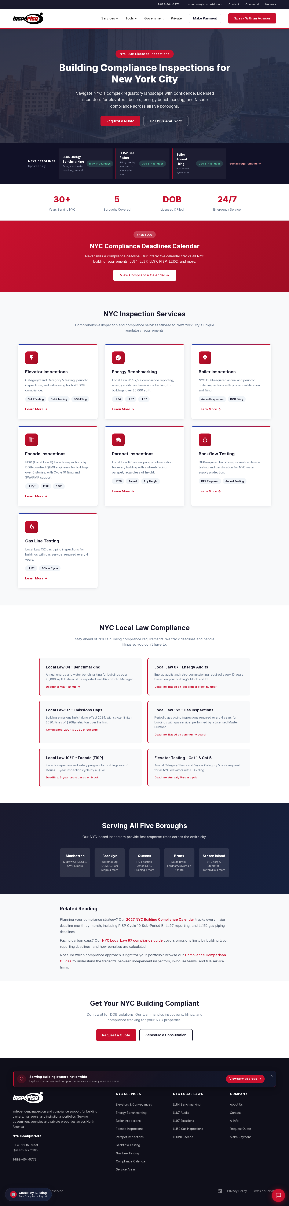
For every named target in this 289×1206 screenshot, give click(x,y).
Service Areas (126, 1169)
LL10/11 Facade (183, 1137)
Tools (129, 18)
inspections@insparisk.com (204, 4)
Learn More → (36, 409)
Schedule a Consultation (166, 1035)
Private (176, 18)
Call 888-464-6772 (166, 121)
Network (270, 4)
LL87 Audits (181, 1112)
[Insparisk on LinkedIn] (220, 1191)
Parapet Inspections (130, 1137)
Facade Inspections (129, 1129)
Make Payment (205, 18)
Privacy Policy (237, 1191)
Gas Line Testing (127, 1153)
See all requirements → (245, 163)
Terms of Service (264, 1191)
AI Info (234, 1120)
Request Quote (240, 1129)
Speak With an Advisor (252, 18)
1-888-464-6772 (169, 4)
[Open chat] (278, 1195)
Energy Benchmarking (131, 1112)
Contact (233, 4)
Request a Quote (120, 121)
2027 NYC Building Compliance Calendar (160, 919)
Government (154, 18)
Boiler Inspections (128, 1120)
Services (108, 18)
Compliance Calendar (131, 1161)
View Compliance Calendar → (144, 275)
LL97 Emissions (183, 1120)
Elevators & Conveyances (134, 1104)
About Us (236, 1104)
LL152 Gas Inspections (188, 1129)
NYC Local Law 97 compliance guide (132, 940)
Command (252, 4)
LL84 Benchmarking (187, 1104)
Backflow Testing (128, 1145)
